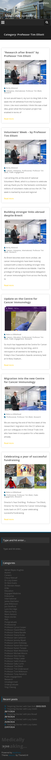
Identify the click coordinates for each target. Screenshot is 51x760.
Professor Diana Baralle (15, 632)
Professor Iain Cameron (15, 637)
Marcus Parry (10, 611)
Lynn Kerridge (11, 609)
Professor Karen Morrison (16, 645)
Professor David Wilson (15, 630)
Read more (9, 118)
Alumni (8, 572)
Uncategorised (11, 682)
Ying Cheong (10, 687)
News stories (10, 617)
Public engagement (16, 172)
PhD (6, 619)
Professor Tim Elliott (34, 91)
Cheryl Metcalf (11, 578)
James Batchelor (12, 601)
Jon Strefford (10, 606)
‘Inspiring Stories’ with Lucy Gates (22, 719)
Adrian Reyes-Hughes (14, 570)
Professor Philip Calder (15, 658)
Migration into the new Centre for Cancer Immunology (24, 380)
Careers (9, 171)
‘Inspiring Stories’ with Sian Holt (21, 706)
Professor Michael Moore (16, 653)
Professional (27, 171)
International (20, 91)
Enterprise (10, 91)
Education (17, 337)
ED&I (7, 588)
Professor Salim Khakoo (15, 661)
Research (7, 92)
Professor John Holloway (16, 643)
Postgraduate (11, 622)
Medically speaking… (22, 15)
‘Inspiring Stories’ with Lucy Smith (22, 709)
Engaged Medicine (13, 593)
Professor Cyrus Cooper (15, 627)
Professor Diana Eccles (15, 635)
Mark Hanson (11, 614)
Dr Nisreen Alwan (12, 585)
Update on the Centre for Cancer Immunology (20, 300)
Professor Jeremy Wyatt (15, 640)
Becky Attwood (12, 88)
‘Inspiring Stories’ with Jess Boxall (22, 714)
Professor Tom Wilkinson (16, 671)
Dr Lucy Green (11, 580)
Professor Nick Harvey (15, 656)
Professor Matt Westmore (16, 650)
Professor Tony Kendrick (16, 674)
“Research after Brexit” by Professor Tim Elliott (21, 54)
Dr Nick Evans (11, 583)
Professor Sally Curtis (14, 663)
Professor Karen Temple (15, 648)
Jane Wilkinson (11, 604)
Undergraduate (11, 684)
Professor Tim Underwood (16, 669)
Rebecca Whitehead (13, 334)
